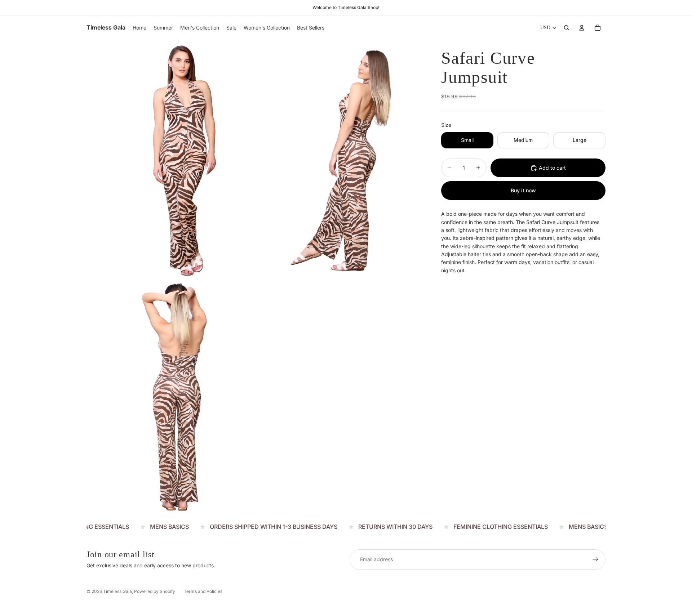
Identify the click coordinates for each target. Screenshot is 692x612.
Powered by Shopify (154, 591)
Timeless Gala (117, 591)
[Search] (567, 28)
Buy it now (523, 190)
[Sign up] (595, 559)
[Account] (582, 28)
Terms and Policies (203, 591)
